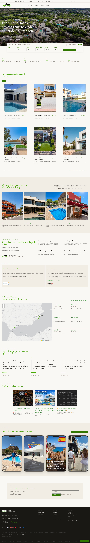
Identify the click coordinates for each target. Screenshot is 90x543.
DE (52, 1)
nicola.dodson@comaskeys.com (8, 524)
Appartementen (16, 81)
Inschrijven (56, 494)
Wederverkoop (41, 516)
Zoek (80, 44)
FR (59, 1)
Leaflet (43, 340)
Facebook (4, 534)
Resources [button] (36, 5)
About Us (42, 5)
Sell (32, 5)
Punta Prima (55, 516)
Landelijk (39, 81)
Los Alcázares (56, 517)
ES (68, 1)
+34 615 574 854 (77, 5)
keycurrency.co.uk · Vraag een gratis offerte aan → (20, 278)
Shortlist (47, 5)
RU (56, 1)
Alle (3, 81)
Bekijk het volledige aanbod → (78, 169)
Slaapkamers (39, 47)
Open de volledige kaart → (79, 300)
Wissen (79, 49)
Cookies (22, 534)
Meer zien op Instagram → (79, 432)
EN (71, 1)
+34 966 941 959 (69, 5)
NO (65, 1)
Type (9, 47)
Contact (84, 5)
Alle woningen (41, 512)
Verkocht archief (41, 519)
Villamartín (55, 514)
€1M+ (45, 81)
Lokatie (18, 47)
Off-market (40, 517)
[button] (3, 305)
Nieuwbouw (25, 81)
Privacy (17, 534)
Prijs (46, 47)
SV (24, 527)
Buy (28, 5)
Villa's (8, 81)
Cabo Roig (55, 512)
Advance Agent (8, 536)
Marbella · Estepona (57, 519)
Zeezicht (32, 81)
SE (74, 1)
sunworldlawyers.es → (54, 280)
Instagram (11, 534)
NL (62, 1)
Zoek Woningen (70, 49)
